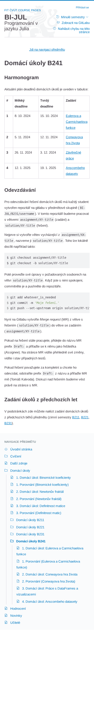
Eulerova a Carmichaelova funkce (76, 121)
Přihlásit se (82, 7)
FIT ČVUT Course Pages (22, 10)
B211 (75, 417)
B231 (8, 423)
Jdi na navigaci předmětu (47, 49)
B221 (85, 417)
